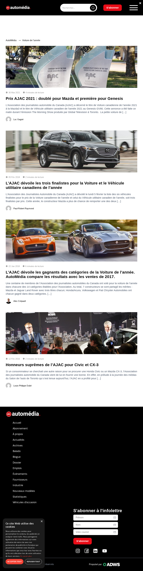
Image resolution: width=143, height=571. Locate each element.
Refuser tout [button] (33, 561)
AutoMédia (11, 40)
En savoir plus (26, 556)
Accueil (17, 422)
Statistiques (20, 496)
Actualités (18, 439)
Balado (17, 451)
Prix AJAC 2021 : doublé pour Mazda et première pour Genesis (64, 98)
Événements (20, 474)
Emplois (17, 468)
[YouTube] (104, 552)
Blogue (17, 456)
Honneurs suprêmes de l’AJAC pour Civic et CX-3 (52, 365)
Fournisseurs (20, 479)
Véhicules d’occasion (25, 502)
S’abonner (112, 7)
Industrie (18, 485)
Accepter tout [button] (14, 561)
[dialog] (24, 543)
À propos (18, 434)
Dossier (17, 462)
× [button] (41, 521)
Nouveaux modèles (24, 491)
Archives (18, 445)
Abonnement (20, 428)
